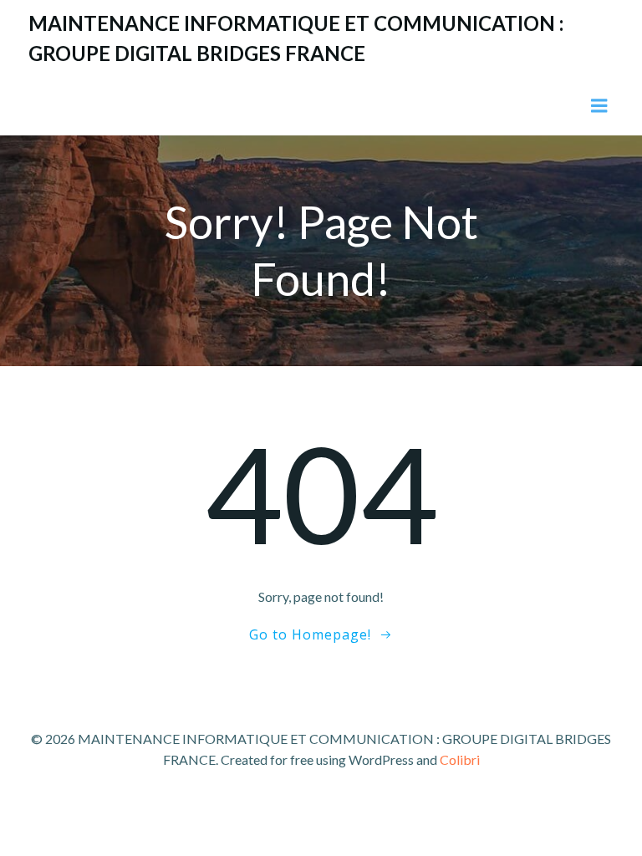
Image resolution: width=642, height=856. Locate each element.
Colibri (460, 759)
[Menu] (599, 106)
